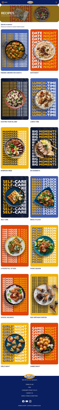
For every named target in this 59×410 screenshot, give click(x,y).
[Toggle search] (56, 2)
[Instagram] (30, 401)
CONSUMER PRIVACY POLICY (29, 390)
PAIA (29, 387)
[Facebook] (23, 401)
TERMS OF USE (29, 384)
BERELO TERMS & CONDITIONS (29, 396)
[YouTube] (26, 401)
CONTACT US (29, 393)
